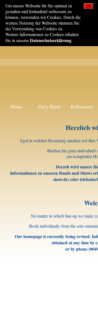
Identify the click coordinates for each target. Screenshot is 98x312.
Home (16, 106)
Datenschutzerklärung (50, 40)
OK (88, 6)
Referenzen (82, 106)
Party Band (49, 106)
